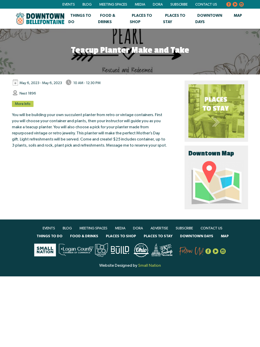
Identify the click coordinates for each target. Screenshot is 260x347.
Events (68, 4)
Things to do (49, 236)
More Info (22, 104)
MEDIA (140, 4)
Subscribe (179, 4)
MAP (238, 16)
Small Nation (149, 265)
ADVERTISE (159, 228)
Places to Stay (158, 236)
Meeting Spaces (113, 4)
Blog (87, 4)
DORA (158, 4)
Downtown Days (196, 236)
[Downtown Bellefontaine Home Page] (40, 18)
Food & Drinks (84, 236)
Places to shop (121, 236)
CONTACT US (206, 4)
